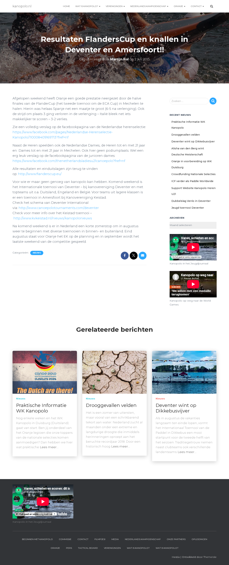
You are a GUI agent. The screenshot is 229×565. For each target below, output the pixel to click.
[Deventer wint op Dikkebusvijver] (184, 372)
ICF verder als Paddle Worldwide (192, 181)
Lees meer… (49, 447)
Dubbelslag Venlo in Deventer (191, 201)
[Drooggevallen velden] (114, 372)
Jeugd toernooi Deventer (187, 207)
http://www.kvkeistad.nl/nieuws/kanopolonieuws (52, 218)
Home (66, 6)
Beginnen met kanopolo (37, 539)
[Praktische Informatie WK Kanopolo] (45, 372)
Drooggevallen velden (185, 134)
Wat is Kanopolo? (87, 6)
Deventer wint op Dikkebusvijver (193, 141)
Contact (196, 6)
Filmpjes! (99, 539)
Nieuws (37, 253)
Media (115, 539)
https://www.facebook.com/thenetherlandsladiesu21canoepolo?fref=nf (69, 161)
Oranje (179, 6)
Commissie (65, 539)
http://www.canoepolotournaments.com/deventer (59, 208)
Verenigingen (114, 6)
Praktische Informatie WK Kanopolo (41, 408)
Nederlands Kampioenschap (148, 6)
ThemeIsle (209, 557)
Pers (69, 548)
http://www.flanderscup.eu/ (40, 174)
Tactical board (88, 548)
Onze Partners (176, 539)
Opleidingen (199, 539)
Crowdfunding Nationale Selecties (193, 174)
